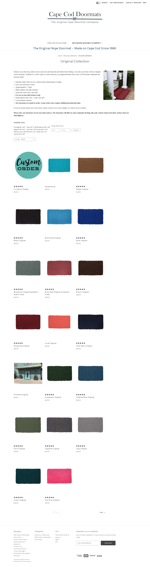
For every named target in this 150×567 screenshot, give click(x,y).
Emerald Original (21, 395)
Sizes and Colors (19, 542)
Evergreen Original (53, 397)
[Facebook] (97, 3)
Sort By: (17, 139)
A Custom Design (21, 189)
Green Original (20, 500)
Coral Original (50, 343)
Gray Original (81, 449)
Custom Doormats (20, 540)
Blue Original (81, 240)
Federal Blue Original (85, 397)
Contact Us (18, 546)
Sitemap (17, 556)
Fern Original (19, 449)
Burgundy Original (21, 346)
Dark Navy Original (84, 346)
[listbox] (28, 139)
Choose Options (28, 167)
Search (104, 3)
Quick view (26, 163)
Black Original (20, 240)
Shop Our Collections (57, 43)
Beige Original (82, 189)
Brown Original (82, 292)
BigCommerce (25, 559)
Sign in (128, 3)
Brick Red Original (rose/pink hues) (57, 293)
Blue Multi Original (53, 238)
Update (76, 130)
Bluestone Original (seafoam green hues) (26, 293)
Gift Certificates (116, 3)
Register (137, 3)
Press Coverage (19, 551)
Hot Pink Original (52, 500)
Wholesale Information (22, 553)
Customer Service (20, 549)
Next (101, 512)
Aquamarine (50, 186)
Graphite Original (52, 449)
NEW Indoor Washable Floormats (86, 43)
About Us (17, 544)
